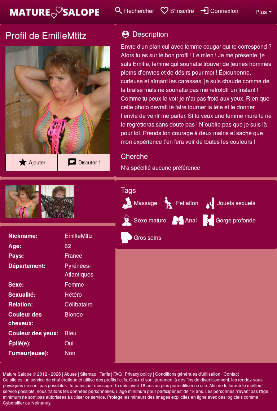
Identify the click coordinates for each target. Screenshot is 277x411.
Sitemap (88, 374)
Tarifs (105, 374)
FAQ (117, 374)
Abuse (70, 374)
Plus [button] (261, 12)
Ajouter (31, 162)
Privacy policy (138, 374)
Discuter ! (83, 162)
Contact (231, 374)
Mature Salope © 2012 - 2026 (32, 374)
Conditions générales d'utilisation (187, 374)
